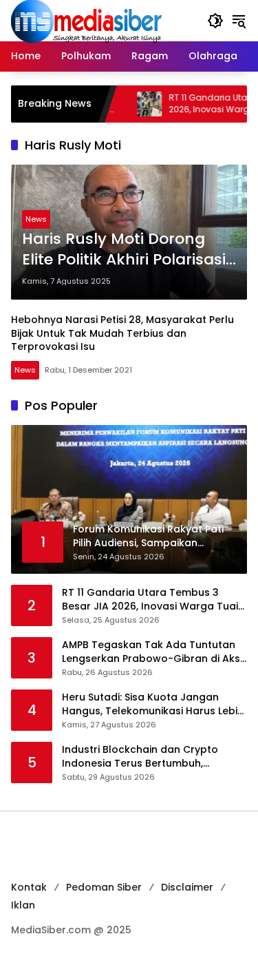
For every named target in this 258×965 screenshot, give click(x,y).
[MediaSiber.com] (86, 20)
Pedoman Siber (104, 887)
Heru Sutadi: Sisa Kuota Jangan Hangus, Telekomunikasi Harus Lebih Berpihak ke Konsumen (153, 704)
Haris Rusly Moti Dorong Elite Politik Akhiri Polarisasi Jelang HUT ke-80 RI (124, 250)
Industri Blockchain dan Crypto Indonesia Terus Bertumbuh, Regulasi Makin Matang (140, 756)
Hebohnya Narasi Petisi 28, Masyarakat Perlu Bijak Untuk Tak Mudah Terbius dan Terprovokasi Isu (122, 333)
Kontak (29, 887)
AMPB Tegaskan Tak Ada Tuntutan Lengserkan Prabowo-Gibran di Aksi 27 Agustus (152, 652)
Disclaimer (187, 887)
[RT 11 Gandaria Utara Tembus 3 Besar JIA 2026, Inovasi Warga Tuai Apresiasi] (132, 104)
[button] (215, 20)
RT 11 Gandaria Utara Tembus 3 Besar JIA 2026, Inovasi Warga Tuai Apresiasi (150, 599)
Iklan (23, 905)
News (36, 219)
